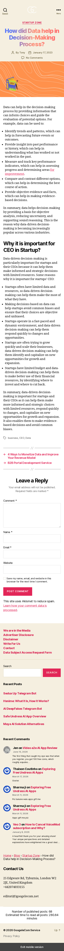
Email (7, 547)
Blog (17, 855)
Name (7, 532)
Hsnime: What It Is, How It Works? (26, 701)
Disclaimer (10, 639)
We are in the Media (17, 630)
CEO (21, 437)
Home (7, 855)
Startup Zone (32, 22)
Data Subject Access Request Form (27, 652)
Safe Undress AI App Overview (24, 716)
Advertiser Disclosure (18, 635)
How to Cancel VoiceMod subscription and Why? (36, 826)
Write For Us (11, 643)
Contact (9, 648)
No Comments (34, 57)
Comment (10, 500)
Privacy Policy (11, 936)
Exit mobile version (32, 947)
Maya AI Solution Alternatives (23, 724)
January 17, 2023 (43, 52)
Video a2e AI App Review (40, 748)
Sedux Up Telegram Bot (19, 693)
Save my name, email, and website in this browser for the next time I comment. (29, 580)
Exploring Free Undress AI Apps (34, 770)
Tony (22, 52)
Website (8, 563)
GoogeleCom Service (26, 930)
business (13, 437)
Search (7, 666)
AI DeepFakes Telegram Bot (22, 708)
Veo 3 (17, 824)
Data (28, 437)
